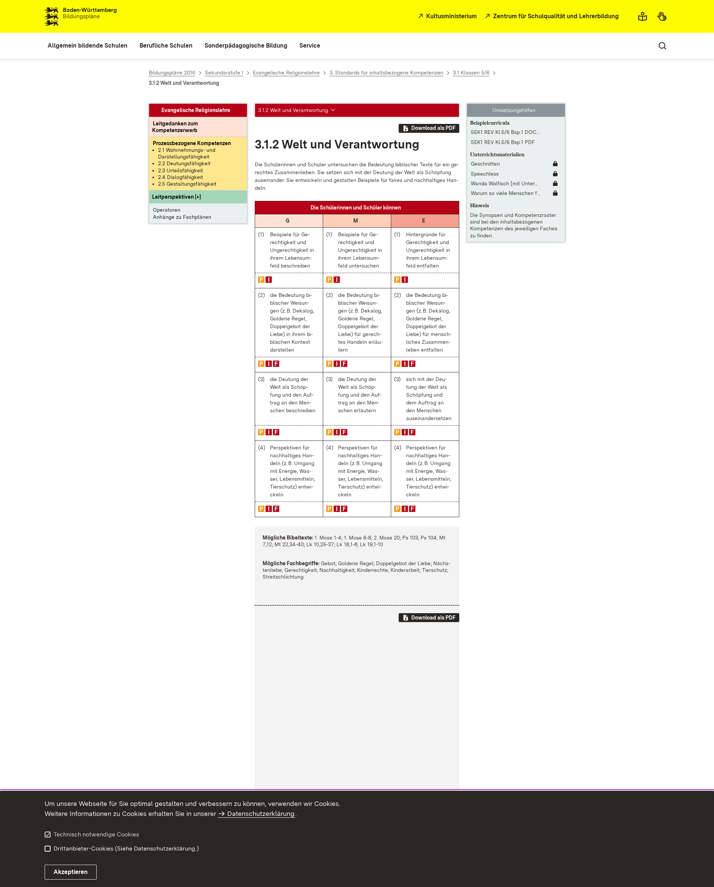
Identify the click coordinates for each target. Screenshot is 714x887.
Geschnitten (485, 164)
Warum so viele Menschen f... (505, 193)
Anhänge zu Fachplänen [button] (182, 217)
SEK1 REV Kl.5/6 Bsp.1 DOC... (505, 132)
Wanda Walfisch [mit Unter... (504, 183)
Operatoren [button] (166, 210)
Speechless (485, 174)
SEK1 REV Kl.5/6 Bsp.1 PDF (503, 142)
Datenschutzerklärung (261, 813)
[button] (176, 197)
